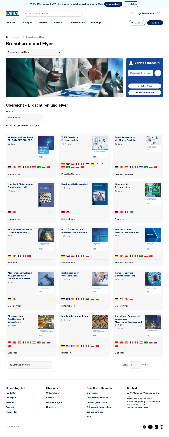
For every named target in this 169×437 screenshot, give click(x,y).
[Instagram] (161, 427)
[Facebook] (144, 427)
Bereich (9, 111)
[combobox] (24, 117)
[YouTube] (150, 427)
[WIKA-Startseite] (12, 13)
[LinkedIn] (156, 427)
